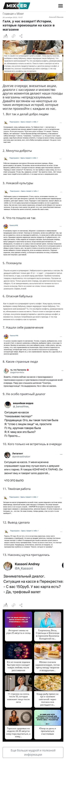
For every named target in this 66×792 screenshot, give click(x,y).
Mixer (20, 14)
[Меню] (60, 5)
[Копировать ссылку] (13, 36)
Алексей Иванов (56, 17)
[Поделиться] (21, 36)
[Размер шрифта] (5, 36)
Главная (8, 14)
